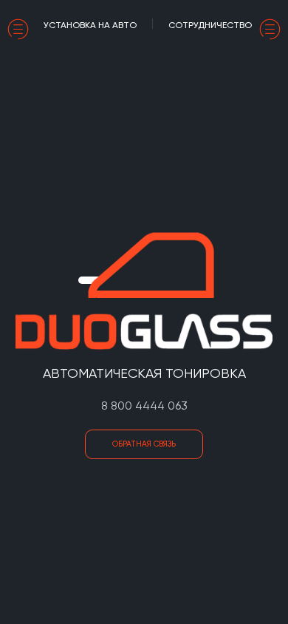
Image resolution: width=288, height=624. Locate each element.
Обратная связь (144, 444)
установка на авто (90, 25)
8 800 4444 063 (144, 406)
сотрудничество (210, 25)
